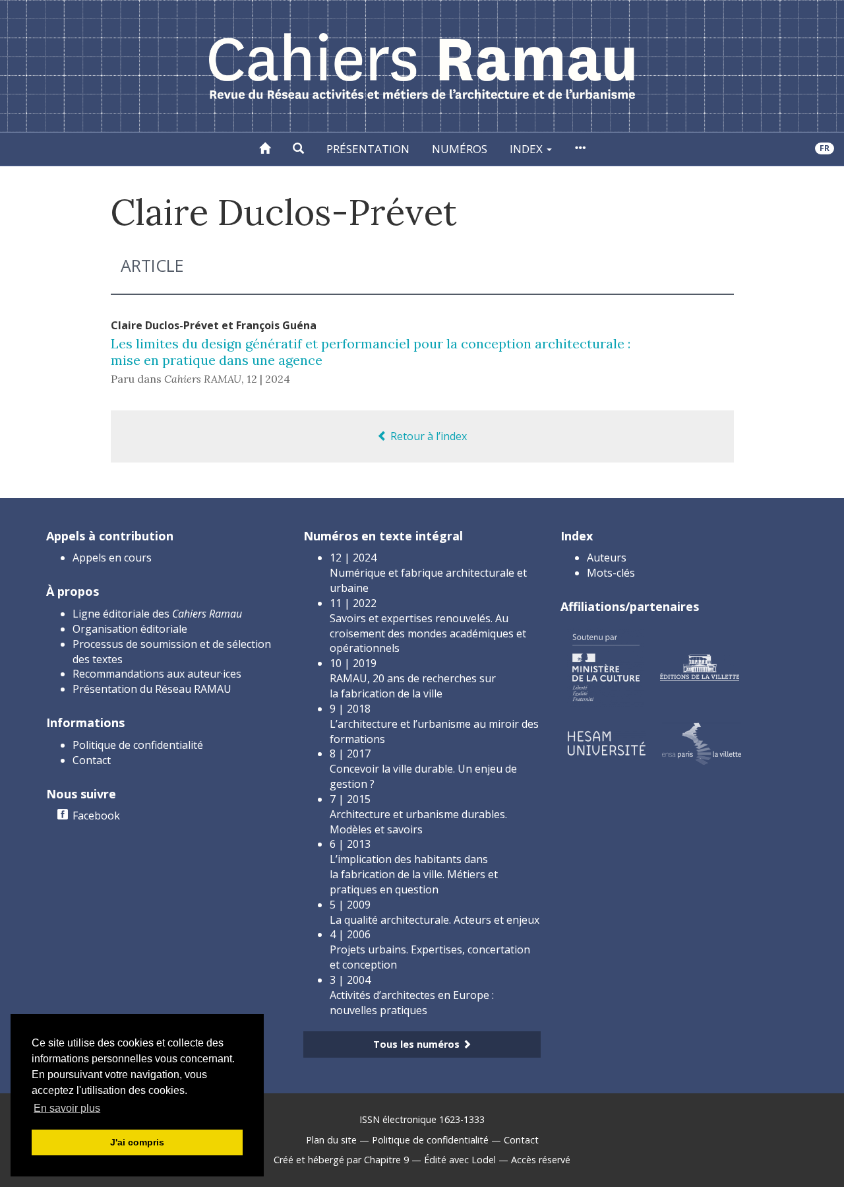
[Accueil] (264, 149)
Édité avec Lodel (460, 1159)
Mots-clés (611, 572)
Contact (92, 760)
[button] (298, 149)
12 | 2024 (268, 378)
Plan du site (331, 1140)
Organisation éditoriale (130, 629)
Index (527, 148)
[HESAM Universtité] (606, 742)
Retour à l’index (427, 436)
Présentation (367, 148)
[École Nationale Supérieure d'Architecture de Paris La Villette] (701, 742)
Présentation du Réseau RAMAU (152, 689)
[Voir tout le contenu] (579, 149)
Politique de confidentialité (138, 745)
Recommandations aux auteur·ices (157, 673)
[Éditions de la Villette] (699, 666)
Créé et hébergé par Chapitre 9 (341, 1159)
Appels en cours (112, 557)
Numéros (459, 148)
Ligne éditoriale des (157, 613)
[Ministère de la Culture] (605, 666)
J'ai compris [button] (137, 1142)
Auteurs (606, 557)
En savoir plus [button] (67, 1108)
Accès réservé (540, 1159)
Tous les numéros (417, 1044)
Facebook (96, 815)
